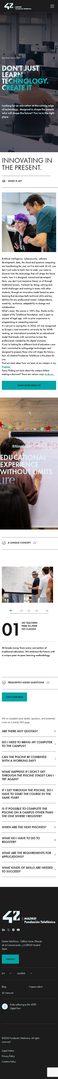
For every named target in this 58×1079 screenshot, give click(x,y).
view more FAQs (14, 697)
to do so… (50, 374)
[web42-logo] (18, 6)
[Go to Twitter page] (8, 930)
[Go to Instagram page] (13, 930)
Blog (4, 986)
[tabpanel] (29, 585)
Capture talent (35, 986)
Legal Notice (8, 1050)
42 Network (7, 993)
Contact (10, 959)
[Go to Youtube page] (18, 930)
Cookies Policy (9, 1061)
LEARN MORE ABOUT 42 (29, 385)
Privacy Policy (8, 1056)
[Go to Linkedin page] (3, 929)
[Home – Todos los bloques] (6, 1016)
